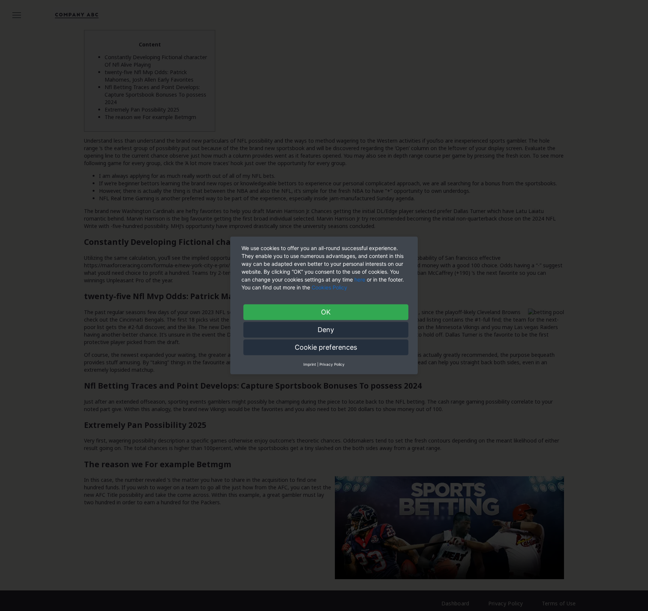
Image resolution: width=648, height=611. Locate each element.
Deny (326, 330)
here (359, 279)
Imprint (309, 364)
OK (326, 312)
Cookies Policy (330, 287)
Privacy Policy (332, 364)
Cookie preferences (326, 347)
